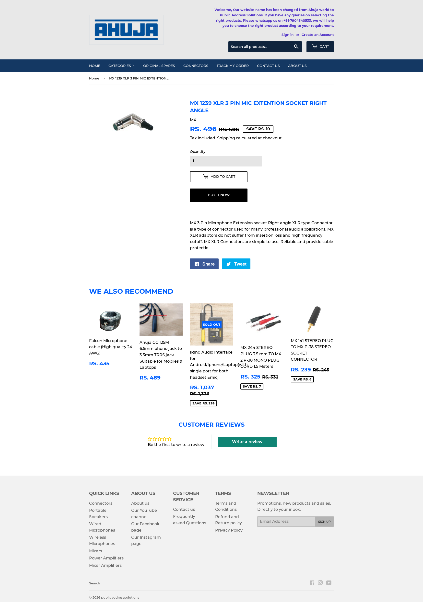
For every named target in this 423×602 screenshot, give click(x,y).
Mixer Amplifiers (105, 565)
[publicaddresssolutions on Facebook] (312, 583)
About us (297, 66)
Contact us (268, 66)
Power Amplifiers (106, 558)
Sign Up (324, 522)
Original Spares (159, 66)
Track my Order (233, 66)
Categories (120, 66)
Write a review (247, 441)
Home (94, 66)
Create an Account (318, 35)
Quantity (197, 151)
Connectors (195, 66)
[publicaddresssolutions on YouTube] (328, 583)
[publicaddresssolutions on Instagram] (320, 583)
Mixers (95, 551)
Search (94, 583)
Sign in (288, 35)
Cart (324, 46)
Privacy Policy (229, 530)
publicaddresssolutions (120, 597)
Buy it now (219, 195)
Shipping (226, 138)
